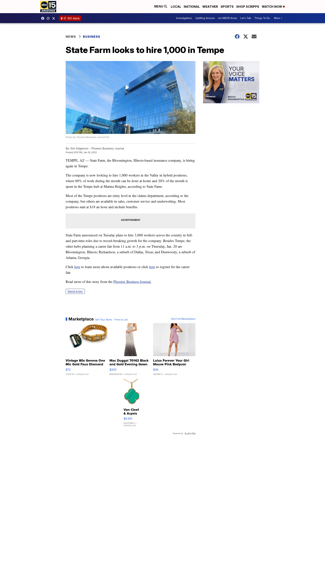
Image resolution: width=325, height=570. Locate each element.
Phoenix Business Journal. (132, 281)
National (192, 6)
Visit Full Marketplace (183, 319)
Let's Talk (245, 18)
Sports (227, 6)
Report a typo (75, 291)
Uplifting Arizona (205, 18)
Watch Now (272, 6)
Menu (159, 6)
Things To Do (262, 18)
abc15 (43, 18)
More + (278, 18)
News (71, 36)
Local (176, 6)
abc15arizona (49, 18)
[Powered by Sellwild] (190, 433)
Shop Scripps (247, 6)
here (77, 266)
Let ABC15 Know (227, 18)
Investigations (184, 18)
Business (92, 36)
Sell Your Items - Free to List (111, 319)
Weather (210, 6)
